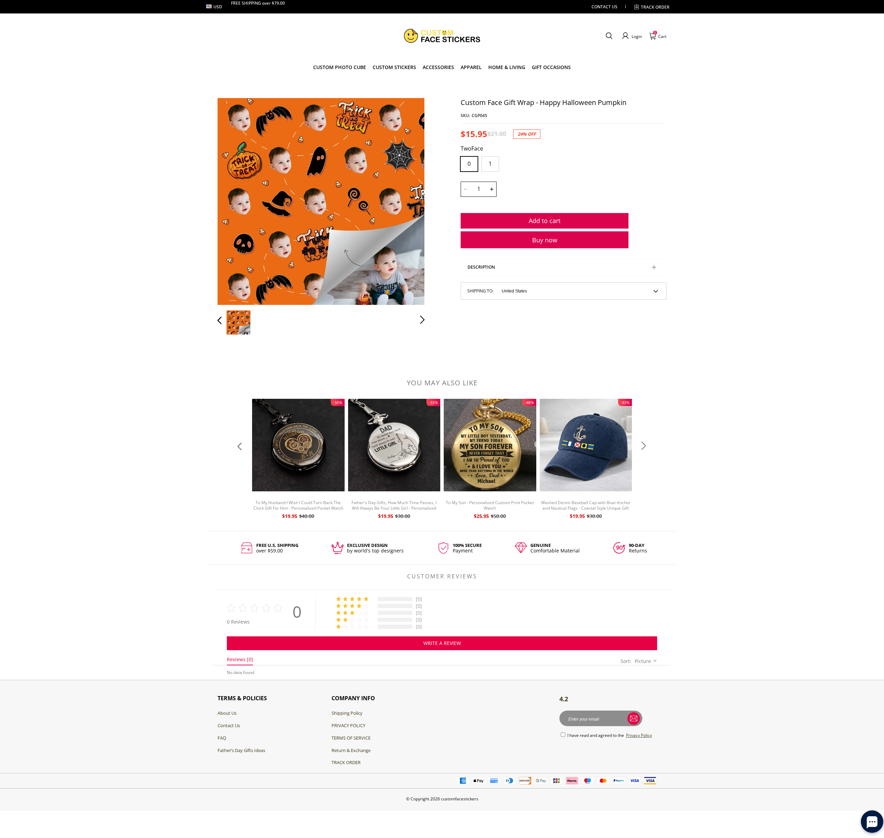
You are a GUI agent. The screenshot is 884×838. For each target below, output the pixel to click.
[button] (609, 36)
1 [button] (490, 163)
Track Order (655, 7)
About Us (227, 713)
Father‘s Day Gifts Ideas (241, 750)
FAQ (222, 738)
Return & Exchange (351, 750)
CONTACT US (604, 7)
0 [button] (469, 163)
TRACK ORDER (346, 762)
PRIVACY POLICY (348, 725)
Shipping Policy (347, 713)
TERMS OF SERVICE (351, 738)
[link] (394, 67)
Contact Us (229, 725)
